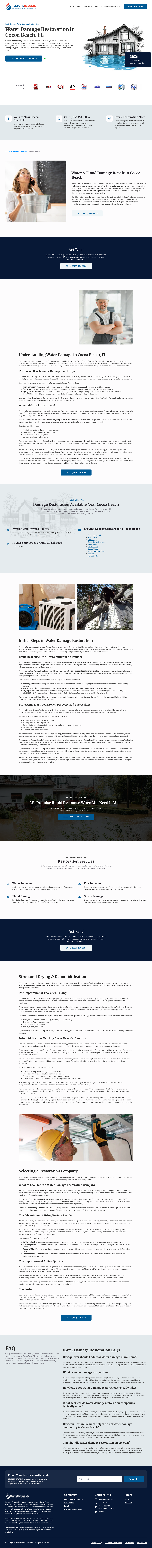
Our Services (69, 1502)
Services (87, 6)
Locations (98, 6)
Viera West (92, 544)
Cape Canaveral (94, 535)
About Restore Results (73, 1499)
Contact (128, 1502)
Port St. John (93, 556)
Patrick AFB (93, 537)
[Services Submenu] (91, 6)
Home (72, 6)
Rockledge (92, 539)
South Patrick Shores (96, 542)
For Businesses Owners (73, 1509)
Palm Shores (93, 546)
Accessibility (142, 1543)
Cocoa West (93, 549)
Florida (24, 151)
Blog (127, 1499)
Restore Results (12, 151)
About (79, 6)
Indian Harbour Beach (97, 551)
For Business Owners (112, 6)
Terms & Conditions (113, 1543)
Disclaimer (129, 1543)
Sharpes (91, 553)
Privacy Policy (96, 1543)
